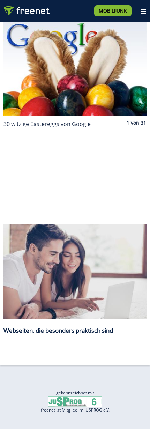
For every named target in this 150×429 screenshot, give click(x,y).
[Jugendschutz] (75, 401)
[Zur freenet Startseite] (25, 9)
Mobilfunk (113, 10)
